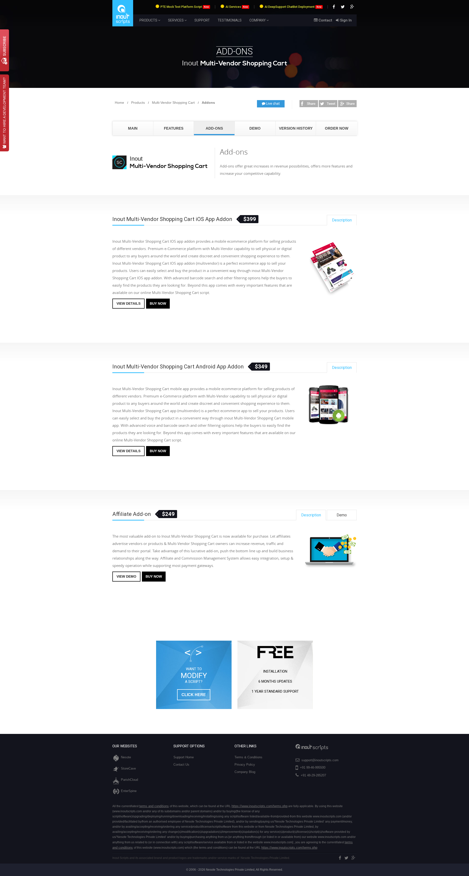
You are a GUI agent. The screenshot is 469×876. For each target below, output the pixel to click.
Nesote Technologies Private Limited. (265, 858)
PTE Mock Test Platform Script (184, 7)
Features (173, 128)
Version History (296, 128)
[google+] (353, 858)
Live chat (272, 103)
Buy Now (158, 303)
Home (119, 102)
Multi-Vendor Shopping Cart (173, 102)
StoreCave (128, 768)
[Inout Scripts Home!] (122, 25)
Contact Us (181, 764)
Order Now (336, 128)
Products (138, 102)
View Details (128, 303)
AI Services (236, 7)
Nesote (126, 757)
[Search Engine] (308, 102)
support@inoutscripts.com (320, 760)
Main (133, 128)
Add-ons (214, 128)
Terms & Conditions (248, 757)
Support (202, 20)
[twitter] (346, 858)
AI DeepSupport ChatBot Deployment (293, 7)
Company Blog (244, 772)
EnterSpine (129, 791)
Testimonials (230, 20)
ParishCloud (129, 780)
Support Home (183, 757)
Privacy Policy (244, 764)
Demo (255, 128)
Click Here (193, 695)
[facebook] (340, 858)
